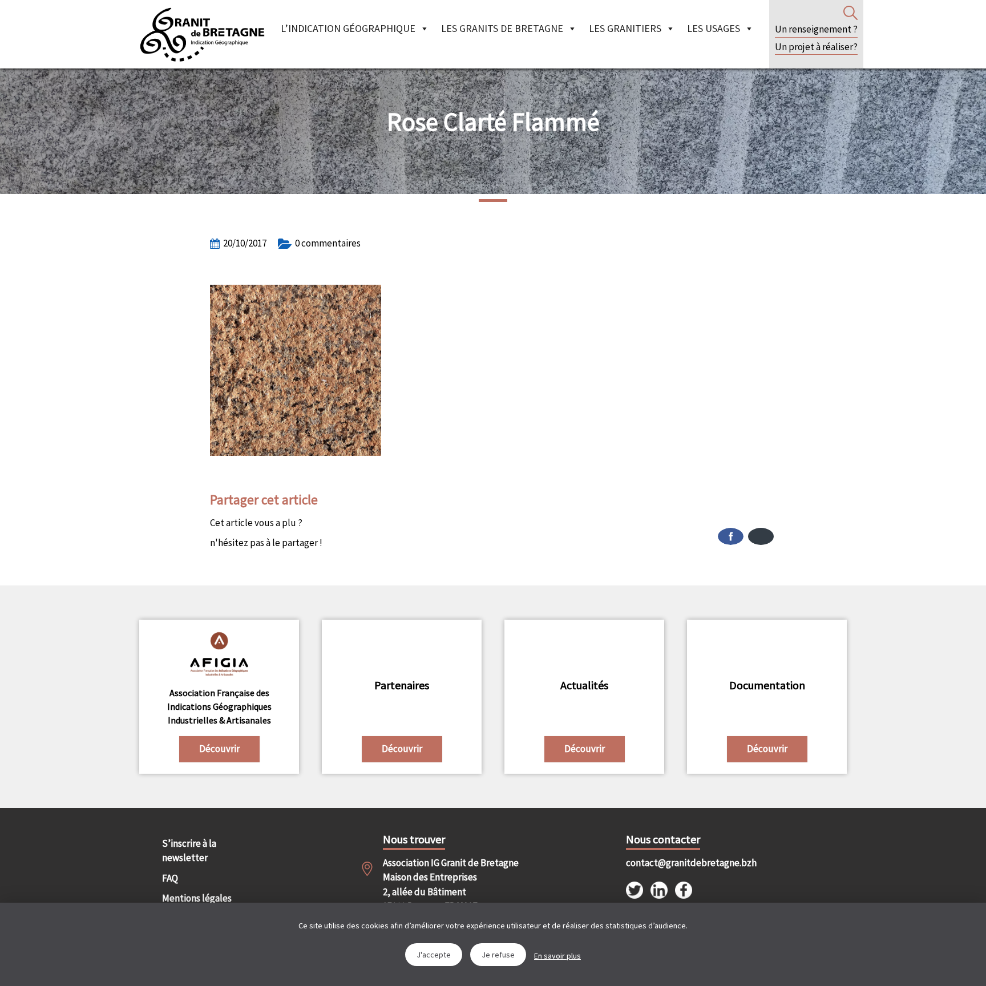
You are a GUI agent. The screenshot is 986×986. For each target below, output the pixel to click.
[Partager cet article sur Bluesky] (761, 536)
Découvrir (219, 748)
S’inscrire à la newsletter (189, 850)
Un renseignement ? (816, 29)
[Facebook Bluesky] (634, 536)
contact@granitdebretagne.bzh (681, 862)
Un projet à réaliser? (816, 47)
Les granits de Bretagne (502, 28)
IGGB (202, 34)
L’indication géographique (348, 28)
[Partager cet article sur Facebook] (730, 536)
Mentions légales (197, 898)
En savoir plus (557, 956)
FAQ (170, 878)
